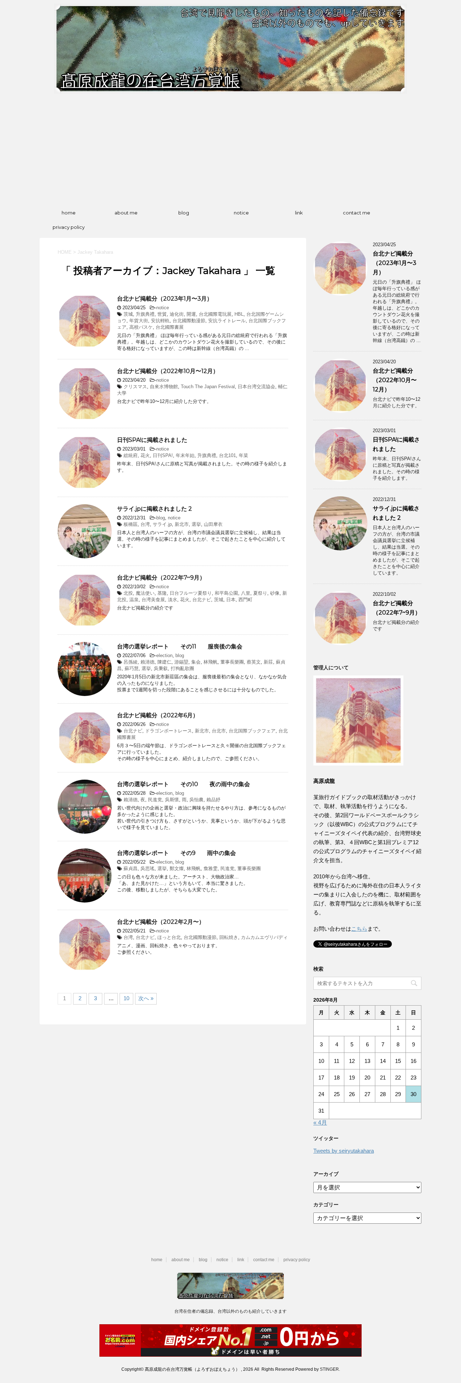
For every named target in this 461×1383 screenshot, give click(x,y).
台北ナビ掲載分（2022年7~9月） (161, 577)
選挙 (196, 524)
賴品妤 (213, 799)
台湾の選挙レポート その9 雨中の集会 (176, 853)
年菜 (243, 455)
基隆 (162, 593)
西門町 (245, 599)
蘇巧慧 (132, 668)
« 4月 (320, 1123)
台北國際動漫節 (189, 320)
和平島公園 (226, 593)
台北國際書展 (170, 327)
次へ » (145, 998)
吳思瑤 (147, 868)
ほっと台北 (169, 937)
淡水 (172, 599)
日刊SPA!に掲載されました (152, 439)
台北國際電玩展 (215, 314)
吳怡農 (196, 799)
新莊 (268, 662)
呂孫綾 (131, 662)
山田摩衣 (213, 524)
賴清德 (147, 662)
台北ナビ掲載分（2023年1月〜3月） (164, 298)
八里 (245, 593)
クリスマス (135, 386)
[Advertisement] (230, 149)
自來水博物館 (164, 386)
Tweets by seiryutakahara (343, 1151)
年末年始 (185, 455)
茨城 (128, 314)
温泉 (134, 599)
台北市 (219, 730)
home (69, 213)
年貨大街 (138, 320)
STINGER (329, 1369)
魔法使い (145, 593)
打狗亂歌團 (182, 668)
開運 (191, 314)
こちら (359, 929)
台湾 (145, 524)
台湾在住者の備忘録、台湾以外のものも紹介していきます (230, 1311)
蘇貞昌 (131, 868)
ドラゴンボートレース (168, 730)
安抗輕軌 (160, 320)
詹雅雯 (210, 868)
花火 (145, 455)
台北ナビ (201, 599)
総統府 (131, 455)
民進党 (155, 799)
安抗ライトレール (227, 320)
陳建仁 (164, 662)
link (299, 213)
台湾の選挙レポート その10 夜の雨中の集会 (183, 784)
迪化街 (177, 314)
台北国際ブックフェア (252, 730)
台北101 (227, 455)
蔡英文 (254, 662)
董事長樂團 (232, 662)
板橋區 (131, 524)
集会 (196, 662)
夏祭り (260, 593)
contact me (356, 213)
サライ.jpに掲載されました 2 (154, 508)
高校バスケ (141, 327)
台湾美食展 (153, 599)
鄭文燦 (177, 868)
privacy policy (69, 227)
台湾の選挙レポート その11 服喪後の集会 (179, 646)
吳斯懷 (172, 799)
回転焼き (228, 937)
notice (241, 213)
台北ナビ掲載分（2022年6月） (157, 715)
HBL (238, 314)
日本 (231, 599)
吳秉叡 (161, 668)
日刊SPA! (163, 455)
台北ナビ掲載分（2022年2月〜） (161, 921)
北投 (128, 593)
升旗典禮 (145, 314)
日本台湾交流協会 (256, 386)
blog (183, 213)
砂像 (274, 593)
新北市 (182, 524)
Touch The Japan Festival (208, 386)
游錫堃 (181, 662)
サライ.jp (162, 524)
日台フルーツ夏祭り (191, 593)
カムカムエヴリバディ (264, 937)
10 (126, 998)
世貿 (162, 314)
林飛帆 (210, 662)
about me (126, 213)
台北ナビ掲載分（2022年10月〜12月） (168, 371)
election (164, 655)
